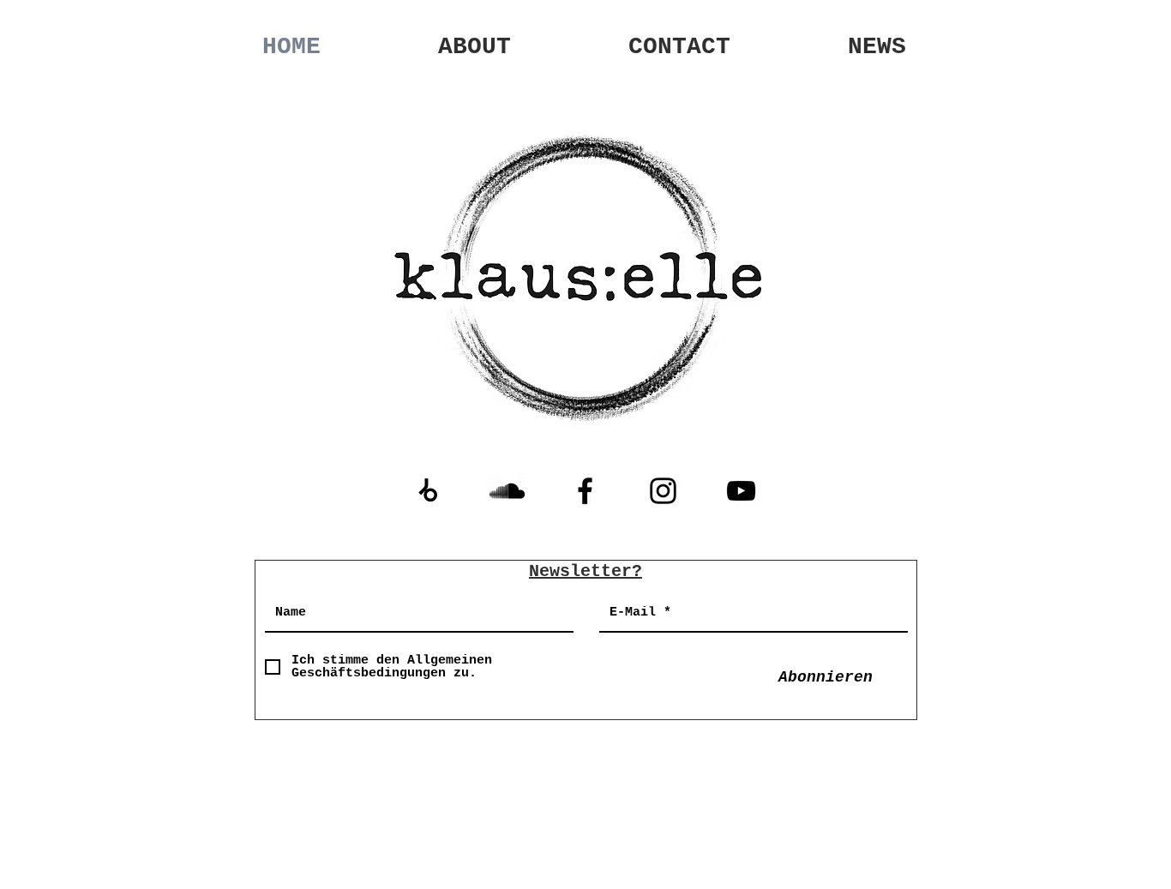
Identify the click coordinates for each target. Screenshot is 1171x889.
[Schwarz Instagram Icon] (663, 490)
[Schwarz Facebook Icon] (585, 490)
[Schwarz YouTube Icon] (741, 490)
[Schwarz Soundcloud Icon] (507, 490)
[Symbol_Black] (429, 490)
